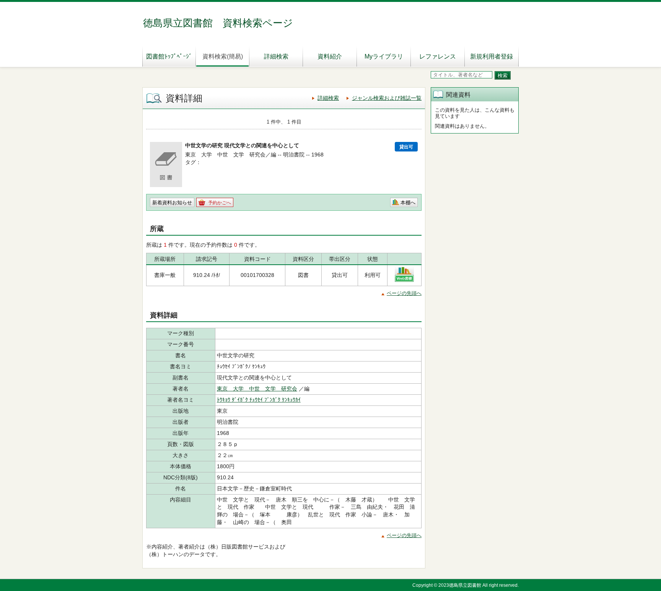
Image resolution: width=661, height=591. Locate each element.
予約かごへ (219, 202)
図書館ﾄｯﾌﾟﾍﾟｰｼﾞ (169, 56)
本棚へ (408, 202)
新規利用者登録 (491, 56)
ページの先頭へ (404, 293)
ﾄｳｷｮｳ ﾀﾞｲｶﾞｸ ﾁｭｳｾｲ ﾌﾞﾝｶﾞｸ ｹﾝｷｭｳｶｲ (259, 400)
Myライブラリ (384, 56)
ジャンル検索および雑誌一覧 (387, 98)
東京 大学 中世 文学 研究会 (257, 389)
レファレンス (437, 56)
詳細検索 (276, 56)
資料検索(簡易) (222, 56)
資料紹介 (329, 56)
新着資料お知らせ (172, 202)
